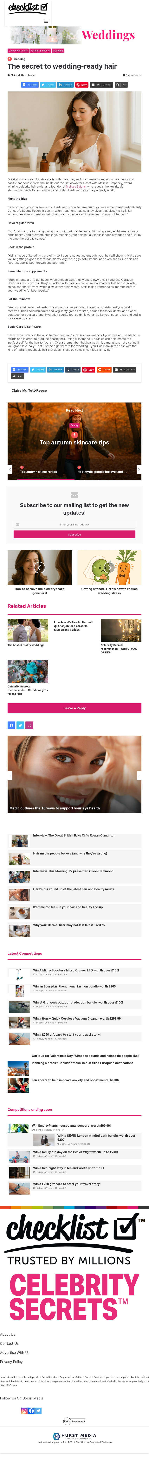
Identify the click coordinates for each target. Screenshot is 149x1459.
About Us (7, 1334)
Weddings (58, 50)
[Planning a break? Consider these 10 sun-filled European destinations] (18, 1068)
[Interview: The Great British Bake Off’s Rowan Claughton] (19, 841)
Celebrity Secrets (18, 50)
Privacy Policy (11, 1362)
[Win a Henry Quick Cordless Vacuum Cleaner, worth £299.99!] (19, 1023)
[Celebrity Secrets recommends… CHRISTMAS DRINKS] (121, 630)
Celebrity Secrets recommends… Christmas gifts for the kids (28, 690)
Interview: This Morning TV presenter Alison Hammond (73, 871)
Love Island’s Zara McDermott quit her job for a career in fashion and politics (73, 626)
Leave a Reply (74, 708)
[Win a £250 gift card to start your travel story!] (19, 1039)
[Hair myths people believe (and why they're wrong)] (19, 859)
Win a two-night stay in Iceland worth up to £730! (68, 1168)
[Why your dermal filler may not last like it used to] (19, 931)
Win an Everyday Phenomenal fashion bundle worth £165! (74, 986)
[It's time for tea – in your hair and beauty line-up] (19, 913)
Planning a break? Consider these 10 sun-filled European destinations (82, 1063)
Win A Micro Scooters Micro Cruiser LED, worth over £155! (76, 970)
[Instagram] (24, 1411)
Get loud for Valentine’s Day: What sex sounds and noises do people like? (85, 1055)
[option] (74, 441)
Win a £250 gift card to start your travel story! (66, 1034)
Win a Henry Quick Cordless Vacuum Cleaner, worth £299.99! (77, 1018)
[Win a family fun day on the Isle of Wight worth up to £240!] (19, 1157)
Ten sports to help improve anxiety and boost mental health (75, 1080)
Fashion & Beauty (40, 50)
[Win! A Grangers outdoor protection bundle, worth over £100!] (19, 1007)
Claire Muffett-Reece (22, 75)
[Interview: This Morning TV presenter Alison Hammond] (19, 877)
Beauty (74, 425)
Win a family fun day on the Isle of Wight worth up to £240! (75, 1152)
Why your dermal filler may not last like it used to (69, 925)
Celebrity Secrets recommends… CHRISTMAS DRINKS (119, 649)
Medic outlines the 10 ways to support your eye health (55, 808)
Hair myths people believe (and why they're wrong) (70, 853)
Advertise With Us (14, 1353)
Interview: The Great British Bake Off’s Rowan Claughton (74, 835)
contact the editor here (75, 1381)
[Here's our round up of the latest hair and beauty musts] (19, 895)
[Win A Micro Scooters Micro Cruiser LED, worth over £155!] (19, 975)
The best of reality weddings (26, 645)
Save (84, 85)
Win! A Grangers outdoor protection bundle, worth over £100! (78, 1002)
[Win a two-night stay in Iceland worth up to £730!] (19, 1173)
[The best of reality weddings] (28, 630)
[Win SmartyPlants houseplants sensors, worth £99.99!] (18, 1130)
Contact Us (9, 1343)
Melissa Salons (76, 186)
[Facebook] (31, 1411)
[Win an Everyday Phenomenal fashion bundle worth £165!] (19, 991)
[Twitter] (38, 1411)
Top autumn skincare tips (74, 443)
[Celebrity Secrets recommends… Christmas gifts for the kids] (28, 671)
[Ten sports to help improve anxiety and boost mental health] (18, 1085)
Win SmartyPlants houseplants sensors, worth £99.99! (71, 1125)
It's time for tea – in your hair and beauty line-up (68, 907)
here (14, 1385)
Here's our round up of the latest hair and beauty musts (73, 889)
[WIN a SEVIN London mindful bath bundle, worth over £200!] (44, 1140)
